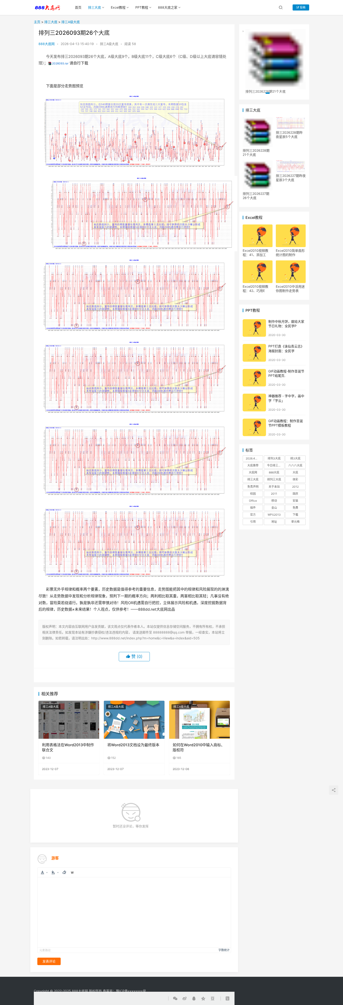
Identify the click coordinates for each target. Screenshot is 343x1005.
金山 (274, 507)
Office (253, 500)
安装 (295, 500)
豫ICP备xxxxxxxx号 (131, 991)
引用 (253, 521)
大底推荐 (253, 465)
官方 (253, 514)
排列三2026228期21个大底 (256, 152)
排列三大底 (274, 479)
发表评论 (49, 961)
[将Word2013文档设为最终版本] (134, 720)
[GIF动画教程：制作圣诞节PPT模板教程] (254, 427)
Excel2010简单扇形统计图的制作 (290, 253)
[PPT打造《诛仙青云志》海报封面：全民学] (254, 352)
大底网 (253, 472)
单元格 (295, 521)
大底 (295, 472)
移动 (274, 500)
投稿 (302, 7)
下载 (295, 514)
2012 (295, 486)
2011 (274, 493)
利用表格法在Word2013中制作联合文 (68, 747)
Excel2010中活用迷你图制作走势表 (290, 288)
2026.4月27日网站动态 (254, 458)
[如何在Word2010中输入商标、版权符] (199, 720)
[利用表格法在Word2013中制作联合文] (68, 720)
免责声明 (253, 486)
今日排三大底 (275, 465)
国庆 (295, 493)
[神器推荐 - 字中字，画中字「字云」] (254, 402)
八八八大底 (295, 465)
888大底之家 (167, 7)
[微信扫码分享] (176, 675)
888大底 (274, 472)
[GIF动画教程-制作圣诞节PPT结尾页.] (254, 377)
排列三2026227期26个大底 (256, 196)
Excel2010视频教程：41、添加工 (255, 253)
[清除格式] (64, 872)
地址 (274, 521)
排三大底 (94, 7)
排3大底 (295, 458)
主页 (37, 22)
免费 (295, 507)
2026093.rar (60, 63)
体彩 (295, 479)
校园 (253, 493)
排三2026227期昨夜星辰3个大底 (291, 178)
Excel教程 (118, 7)
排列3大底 (274, 458)
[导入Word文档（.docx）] (72, 872)
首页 (78, 7)
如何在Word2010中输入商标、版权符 (199, 747)
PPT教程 (141, 7)
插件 (253, 507)
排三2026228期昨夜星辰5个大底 (289, 134)
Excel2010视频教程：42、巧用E (255, 288)
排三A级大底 (70, 22)
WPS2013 (274, 514)
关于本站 (274, 486)
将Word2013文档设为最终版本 (133, 744)
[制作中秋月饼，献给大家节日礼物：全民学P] (254, 328)
